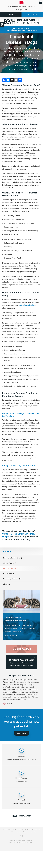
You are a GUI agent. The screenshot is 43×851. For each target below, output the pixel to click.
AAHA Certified (23, 649)
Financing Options (10, 579)
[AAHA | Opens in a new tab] (22, 3)
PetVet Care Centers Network (24, 842)
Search (18, 832)
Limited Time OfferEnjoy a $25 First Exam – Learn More (20, 29)
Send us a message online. (22, 803)
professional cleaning (27, 305)
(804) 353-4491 (22, 10)
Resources (7, 574)
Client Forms (8, 563)
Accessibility (10, 832)
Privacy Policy (7, 830)
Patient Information (11, 558)
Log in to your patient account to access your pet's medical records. (22, 662)
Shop (11, 14)
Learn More (21, 733)
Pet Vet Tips (8, 568)
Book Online (32, 14)
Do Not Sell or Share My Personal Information (26, 830)
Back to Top (33, 832)
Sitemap (25, 832)
